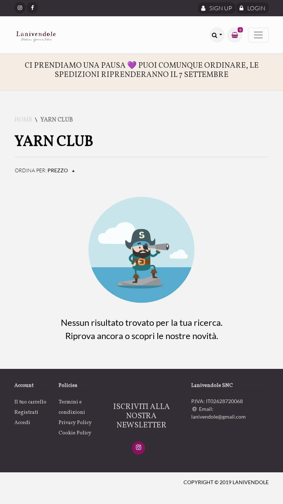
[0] (234, 35)
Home (23, 120)
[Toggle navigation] (258, 35)
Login (255, 8)
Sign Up (220, 8)
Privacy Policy (75, 422)
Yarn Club (57, 120)
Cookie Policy (75, 433)
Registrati (26, 412)
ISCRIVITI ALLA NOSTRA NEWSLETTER (141, 416)
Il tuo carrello (30, 402)
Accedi (22, 422)
